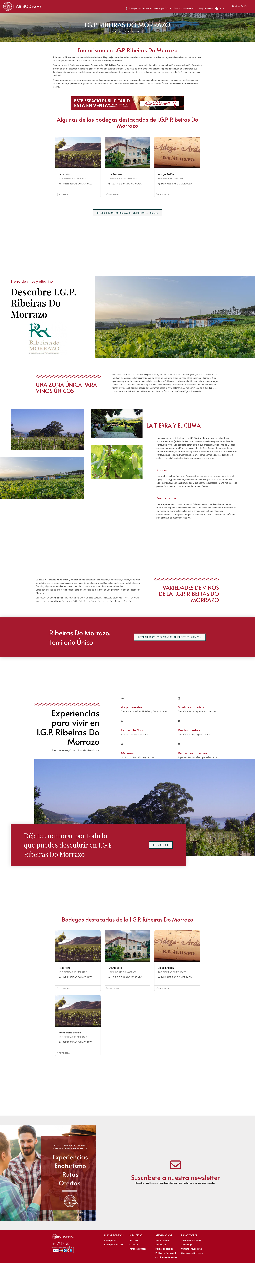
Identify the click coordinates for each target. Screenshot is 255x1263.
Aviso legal (160, 1244)
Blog (201, 8)
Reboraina (65, 174)
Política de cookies (164, 1249)
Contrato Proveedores (191, 1249)
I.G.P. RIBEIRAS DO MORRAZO (73, 178)
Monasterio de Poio (70, 1032)
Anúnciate (134, 1240)
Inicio (114, 31)
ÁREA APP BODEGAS (191, 1240)
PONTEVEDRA (64, 194)
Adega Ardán (166, 174)
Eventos (209, 8)
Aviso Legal (186, 1244)
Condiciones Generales (166, 1257)
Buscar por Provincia (183, 8)
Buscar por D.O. (161, 8)
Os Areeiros (115, 174)
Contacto (133, 1244)
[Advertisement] (127, 246)
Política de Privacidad (165, 1253)
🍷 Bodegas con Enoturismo (139, 8)
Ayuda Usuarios (162, 1240)
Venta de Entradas (137, 1249)
